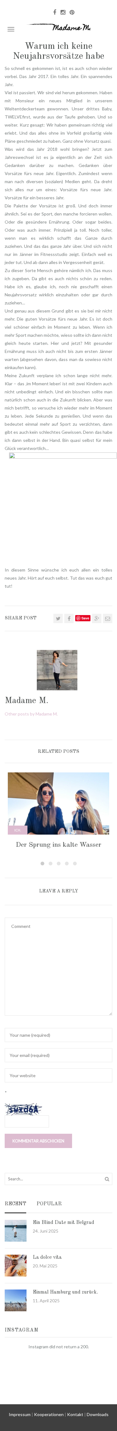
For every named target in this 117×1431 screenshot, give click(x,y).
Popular (49, 1204)
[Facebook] (69, 618)
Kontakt (75, 1414)
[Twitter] (58, 618)
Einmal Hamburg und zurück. (65, 1292)
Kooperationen (49, 1414)
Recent (15, 1204)
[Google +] (96, 618)
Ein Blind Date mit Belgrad (63, 1222)
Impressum (20, 1414)
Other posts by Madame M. (31, 713)
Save (85, 618)
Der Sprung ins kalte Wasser (58, 844)
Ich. (17, 830)
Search (106, 1179)
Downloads (98, 1414)
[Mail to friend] (107, 618)
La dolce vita (47, 1257)
